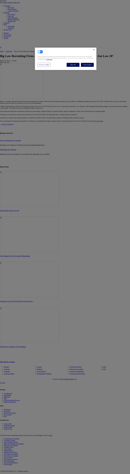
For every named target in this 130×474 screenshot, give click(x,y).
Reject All (73, 64)
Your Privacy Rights (44, 64)
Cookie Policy (49, 59)
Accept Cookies (87, 64)
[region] (66, 58)
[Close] (94, 50)
